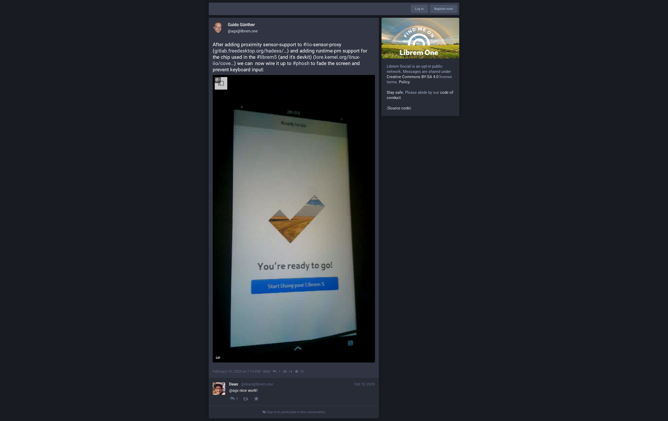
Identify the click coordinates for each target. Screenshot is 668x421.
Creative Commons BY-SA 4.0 (412, 76)
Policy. (404, 82)
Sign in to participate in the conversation (295, 412)
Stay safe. (395, 92)
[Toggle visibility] (217, 79)
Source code (399, 108)
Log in (419, 9)
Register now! (443, 9)
